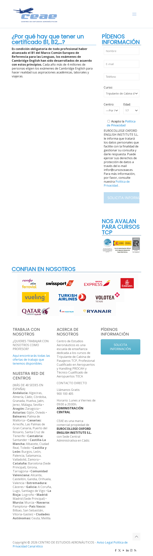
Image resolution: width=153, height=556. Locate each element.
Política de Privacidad (121, 123)
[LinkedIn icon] (127, 550)
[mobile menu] (134, 14)
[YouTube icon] (123, 550)
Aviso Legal (104, 542)
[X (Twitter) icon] (119, 550)
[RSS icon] (135, 550)
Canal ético (35, 546)
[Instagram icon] (131, 550)
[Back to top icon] (136, 537)
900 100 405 (65, 394)
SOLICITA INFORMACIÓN (120, 347)
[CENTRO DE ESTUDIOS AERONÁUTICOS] (35, 14)
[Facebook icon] (115, 550)
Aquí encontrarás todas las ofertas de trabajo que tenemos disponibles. (31, 360)
